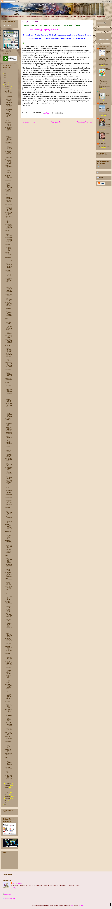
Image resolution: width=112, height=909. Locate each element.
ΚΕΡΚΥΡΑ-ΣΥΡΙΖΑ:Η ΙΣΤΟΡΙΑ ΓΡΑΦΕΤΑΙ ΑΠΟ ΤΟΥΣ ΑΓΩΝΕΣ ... (8, 247)
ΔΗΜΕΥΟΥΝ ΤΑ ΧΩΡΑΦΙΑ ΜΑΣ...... (8, 213)
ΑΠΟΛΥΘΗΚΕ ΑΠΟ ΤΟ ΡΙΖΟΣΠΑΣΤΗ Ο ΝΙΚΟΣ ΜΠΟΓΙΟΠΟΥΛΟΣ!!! (8, 207)
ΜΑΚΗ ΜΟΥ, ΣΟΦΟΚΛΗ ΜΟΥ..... (8, 733)
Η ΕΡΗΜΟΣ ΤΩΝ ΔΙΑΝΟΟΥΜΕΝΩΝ (8, 254)
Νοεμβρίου (7, 88)
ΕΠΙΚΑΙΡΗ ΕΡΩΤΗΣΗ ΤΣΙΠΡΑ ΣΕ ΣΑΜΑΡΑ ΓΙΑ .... (8, 192)
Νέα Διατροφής (102, 91)
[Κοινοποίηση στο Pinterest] (62, 113)
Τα (5, 48)
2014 (5, 82)
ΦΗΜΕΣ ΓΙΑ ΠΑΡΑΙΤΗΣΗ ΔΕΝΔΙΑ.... (8, 750)
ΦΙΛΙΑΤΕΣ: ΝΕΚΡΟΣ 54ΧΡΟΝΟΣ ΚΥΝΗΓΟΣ (8, 738)
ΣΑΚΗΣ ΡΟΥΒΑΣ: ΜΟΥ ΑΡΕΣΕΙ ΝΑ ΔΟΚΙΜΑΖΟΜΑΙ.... (8, 527)
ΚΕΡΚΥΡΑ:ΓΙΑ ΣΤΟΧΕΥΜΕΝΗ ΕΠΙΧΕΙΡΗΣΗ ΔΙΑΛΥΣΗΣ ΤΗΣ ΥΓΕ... (8, 365)
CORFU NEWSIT (17, 883)
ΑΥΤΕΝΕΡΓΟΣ (102, 48)
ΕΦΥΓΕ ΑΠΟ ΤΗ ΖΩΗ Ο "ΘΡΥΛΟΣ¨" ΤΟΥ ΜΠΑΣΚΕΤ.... (8, 574)
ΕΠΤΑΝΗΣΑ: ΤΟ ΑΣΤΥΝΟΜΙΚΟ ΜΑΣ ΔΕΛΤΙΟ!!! (8, 551)
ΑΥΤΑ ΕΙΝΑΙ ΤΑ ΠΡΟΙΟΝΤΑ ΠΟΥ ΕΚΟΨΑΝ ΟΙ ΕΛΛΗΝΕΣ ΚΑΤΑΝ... (8, 778)
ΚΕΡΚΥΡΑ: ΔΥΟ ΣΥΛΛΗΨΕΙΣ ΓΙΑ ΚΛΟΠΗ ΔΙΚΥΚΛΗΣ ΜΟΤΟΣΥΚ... (8, 341)
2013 (5, 84)
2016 (5, 79)
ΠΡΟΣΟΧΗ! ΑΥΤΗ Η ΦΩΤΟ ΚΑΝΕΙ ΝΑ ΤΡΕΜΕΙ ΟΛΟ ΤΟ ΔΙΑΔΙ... (8, 679)
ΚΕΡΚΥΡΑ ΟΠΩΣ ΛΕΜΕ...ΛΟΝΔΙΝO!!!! (8, 177)
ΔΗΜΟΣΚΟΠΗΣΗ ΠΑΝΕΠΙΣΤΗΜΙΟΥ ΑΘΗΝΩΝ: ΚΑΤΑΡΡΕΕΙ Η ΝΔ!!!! (8, 313)
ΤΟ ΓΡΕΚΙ (101, 132)
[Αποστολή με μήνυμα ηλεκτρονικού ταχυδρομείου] (55, 113)
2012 (5, 800)
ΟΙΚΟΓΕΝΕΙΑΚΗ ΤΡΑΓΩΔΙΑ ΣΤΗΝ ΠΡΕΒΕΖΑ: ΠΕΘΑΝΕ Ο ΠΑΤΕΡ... (8, 633)
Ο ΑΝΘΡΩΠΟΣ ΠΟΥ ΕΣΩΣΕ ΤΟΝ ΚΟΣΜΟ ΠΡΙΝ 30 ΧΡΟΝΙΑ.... (8, 567)
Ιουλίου (7, 787)
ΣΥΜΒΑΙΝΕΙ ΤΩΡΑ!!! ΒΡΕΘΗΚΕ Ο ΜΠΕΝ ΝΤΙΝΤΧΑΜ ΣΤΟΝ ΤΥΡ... (8, 154)
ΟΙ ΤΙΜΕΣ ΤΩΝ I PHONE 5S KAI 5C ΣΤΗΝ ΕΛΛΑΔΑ (8, 597)
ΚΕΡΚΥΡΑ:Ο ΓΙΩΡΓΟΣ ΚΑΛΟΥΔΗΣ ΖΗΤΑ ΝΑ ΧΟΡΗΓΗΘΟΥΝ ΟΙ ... (8, 641)
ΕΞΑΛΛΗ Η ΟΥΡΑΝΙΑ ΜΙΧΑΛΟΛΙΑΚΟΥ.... (8, 719)
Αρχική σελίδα (56, 122)
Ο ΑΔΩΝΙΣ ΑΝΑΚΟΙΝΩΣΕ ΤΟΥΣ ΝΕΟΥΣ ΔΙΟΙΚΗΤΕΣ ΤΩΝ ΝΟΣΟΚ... (8, 108)
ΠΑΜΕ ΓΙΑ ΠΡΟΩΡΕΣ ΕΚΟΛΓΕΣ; (8, 384)
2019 (5, 73)
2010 (5, 804)
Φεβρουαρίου (8, 796)
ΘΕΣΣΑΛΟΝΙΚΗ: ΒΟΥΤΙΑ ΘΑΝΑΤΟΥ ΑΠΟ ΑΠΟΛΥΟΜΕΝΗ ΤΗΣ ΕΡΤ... (8, 484)
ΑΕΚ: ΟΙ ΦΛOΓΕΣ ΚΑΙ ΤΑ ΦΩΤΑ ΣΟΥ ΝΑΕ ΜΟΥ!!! (8, 671)
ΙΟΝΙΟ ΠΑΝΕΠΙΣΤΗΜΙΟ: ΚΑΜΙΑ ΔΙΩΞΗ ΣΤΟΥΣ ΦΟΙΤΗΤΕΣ (8, 581)
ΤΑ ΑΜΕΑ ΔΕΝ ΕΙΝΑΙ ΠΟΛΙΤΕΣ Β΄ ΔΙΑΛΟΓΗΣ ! (8, 124)
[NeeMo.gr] (100, 177)
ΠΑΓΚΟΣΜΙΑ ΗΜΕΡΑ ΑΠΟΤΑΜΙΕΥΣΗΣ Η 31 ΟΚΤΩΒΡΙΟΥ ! (8, 138)
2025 (5, 69)
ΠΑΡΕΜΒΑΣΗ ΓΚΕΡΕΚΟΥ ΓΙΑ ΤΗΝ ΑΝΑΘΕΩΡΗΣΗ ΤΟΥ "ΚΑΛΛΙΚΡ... (8, 413)
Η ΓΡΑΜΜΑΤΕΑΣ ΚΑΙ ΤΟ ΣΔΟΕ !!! (8, 455)
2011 (5, 802)
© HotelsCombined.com (104, 40)
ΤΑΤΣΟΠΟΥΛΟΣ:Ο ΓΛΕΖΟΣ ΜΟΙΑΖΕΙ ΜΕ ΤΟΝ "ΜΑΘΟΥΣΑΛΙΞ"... (8, 94)
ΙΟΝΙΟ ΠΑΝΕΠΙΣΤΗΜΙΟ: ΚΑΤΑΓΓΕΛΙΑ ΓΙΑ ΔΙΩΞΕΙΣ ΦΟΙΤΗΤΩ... (8, 559)
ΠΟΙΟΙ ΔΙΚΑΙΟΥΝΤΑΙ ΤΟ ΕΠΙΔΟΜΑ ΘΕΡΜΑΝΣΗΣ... (8, 519)
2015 (5, 80)
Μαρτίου (7, 794)
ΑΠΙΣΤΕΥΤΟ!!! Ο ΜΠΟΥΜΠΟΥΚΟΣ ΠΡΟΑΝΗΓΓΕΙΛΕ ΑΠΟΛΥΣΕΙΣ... (8, 391)
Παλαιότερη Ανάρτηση (84, 122)
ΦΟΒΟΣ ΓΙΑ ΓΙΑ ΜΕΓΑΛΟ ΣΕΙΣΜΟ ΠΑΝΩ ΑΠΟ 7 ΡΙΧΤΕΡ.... (8, 399)
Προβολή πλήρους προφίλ (18, 887)
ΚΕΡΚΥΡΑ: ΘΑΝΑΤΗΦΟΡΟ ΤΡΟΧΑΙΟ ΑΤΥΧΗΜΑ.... (8, 273)
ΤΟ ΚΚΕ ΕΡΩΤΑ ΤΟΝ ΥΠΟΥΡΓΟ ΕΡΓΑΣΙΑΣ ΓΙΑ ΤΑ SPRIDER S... (8, 712)
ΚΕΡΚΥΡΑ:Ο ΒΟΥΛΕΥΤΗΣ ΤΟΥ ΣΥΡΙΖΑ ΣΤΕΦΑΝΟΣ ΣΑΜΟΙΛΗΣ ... (8, 373)
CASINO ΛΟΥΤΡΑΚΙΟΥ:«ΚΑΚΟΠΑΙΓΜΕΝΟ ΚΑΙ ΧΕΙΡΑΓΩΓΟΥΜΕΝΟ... (8, 475)
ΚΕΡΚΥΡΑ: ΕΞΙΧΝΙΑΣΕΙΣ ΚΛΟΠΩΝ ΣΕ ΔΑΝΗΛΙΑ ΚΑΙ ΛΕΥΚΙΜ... (8, 664)
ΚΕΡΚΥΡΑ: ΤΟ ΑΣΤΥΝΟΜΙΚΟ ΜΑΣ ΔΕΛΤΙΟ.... (8, 449)
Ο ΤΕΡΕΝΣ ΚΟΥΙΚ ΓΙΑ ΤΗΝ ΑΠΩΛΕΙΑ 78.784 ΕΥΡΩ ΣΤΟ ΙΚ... (8, 649)
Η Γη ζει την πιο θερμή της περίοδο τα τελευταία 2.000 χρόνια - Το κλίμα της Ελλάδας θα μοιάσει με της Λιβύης (104, 85)
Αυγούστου (7, 785)
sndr (72, 905)
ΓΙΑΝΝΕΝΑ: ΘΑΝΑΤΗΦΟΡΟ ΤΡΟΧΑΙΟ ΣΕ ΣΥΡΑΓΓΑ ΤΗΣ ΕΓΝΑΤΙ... (8, 357)
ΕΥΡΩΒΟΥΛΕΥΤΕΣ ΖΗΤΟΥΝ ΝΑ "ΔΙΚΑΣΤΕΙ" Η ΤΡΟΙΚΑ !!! (8, 240)
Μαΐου (6, 790)
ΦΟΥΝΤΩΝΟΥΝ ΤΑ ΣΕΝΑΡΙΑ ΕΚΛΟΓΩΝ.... (8, 754)
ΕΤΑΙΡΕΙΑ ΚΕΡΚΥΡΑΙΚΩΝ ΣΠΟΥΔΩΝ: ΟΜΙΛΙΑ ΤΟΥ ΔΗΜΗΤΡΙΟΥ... (8, 169)
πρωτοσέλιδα (8, 48)
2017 (5, 77)
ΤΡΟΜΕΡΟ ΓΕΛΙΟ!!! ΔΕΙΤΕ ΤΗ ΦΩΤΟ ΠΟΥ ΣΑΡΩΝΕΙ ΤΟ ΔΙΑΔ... (8, 704)
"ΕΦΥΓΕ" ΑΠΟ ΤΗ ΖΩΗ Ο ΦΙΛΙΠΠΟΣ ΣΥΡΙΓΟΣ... (8, 429)
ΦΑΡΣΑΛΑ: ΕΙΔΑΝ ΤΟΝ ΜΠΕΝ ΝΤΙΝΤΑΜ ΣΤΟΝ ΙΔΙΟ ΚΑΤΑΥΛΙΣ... (8, 348)
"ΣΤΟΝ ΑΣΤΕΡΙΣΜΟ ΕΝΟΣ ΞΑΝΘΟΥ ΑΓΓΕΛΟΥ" (8, 321)
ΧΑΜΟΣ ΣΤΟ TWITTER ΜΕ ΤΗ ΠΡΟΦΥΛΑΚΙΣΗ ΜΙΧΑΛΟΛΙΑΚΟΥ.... (8, 696)
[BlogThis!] (57, 113)
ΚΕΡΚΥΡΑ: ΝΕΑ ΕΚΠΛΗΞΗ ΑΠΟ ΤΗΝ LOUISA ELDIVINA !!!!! (8, 130)
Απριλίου (7, 792)
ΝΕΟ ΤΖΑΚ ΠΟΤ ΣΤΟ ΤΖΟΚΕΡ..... (8, 610)
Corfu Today (102, 118)
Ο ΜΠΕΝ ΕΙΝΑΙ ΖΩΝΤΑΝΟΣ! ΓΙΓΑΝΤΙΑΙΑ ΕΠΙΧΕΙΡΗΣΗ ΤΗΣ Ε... (8, 226)
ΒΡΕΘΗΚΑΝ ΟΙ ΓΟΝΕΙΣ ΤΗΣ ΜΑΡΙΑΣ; (8, 379)
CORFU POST (102, 143)
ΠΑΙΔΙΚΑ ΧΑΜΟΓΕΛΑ (104, 68)
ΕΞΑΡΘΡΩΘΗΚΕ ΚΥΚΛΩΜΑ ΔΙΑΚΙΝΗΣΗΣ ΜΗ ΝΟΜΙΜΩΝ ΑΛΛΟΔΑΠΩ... (8, 726)
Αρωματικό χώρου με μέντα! (108, 94)
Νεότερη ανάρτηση (28, 122)
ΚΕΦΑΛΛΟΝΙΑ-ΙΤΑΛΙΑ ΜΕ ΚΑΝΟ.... (8, 468)
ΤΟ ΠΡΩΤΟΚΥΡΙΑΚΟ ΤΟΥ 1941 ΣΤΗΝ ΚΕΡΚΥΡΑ (8, 161)
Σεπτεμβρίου (8, 783)
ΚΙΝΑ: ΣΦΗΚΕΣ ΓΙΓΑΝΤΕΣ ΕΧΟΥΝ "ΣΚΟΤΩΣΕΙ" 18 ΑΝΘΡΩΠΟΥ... (8, 761)
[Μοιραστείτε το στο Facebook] (60, 113)
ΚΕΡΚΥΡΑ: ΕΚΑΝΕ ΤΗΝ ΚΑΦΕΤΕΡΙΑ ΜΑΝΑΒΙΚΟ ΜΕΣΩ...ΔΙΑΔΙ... (8, 656)
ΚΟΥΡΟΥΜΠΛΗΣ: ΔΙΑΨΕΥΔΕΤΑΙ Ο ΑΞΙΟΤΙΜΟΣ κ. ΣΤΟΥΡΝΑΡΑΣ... (8, 501)
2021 (5, 71)
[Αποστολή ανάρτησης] (52, 113)
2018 (5, 75)
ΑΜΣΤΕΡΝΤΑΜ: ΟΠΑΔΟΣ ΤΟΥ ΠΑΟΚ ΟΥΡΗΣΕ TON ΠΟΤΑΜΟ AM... (8, 535)
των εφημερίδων (14, 48)
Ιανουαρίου (7, 798)
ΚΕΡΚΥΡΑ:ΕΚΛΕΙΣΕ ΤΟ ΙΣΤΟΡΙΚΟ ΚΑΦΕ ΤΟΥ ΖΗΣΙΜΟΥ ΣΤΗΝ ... (8, 744)
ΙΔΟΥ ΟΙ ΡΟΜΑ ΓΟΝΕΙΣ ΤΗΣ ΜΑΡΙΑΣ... (8, 336)
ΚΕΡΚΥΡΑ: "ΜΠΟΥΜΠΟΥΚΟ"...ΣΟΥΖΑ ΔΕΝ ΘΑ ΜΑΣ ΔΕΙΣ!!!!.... (8, 305)
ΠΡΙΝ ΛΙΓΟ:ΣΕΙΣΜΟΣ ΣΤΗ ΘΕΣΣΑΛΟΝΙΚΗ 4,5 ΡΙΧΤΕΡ (8, 443)
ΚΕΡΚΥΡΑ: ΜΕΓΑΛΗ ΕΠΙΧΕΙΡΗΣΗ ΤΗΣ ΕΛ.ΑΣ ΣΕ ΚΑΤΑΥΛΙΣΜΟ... (8, 289)
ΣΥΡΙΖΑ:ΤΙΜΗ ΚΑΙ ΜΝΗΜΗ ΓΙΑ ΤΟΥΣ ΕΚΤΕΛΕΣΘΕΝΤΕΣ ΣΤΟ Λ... (8, 265)
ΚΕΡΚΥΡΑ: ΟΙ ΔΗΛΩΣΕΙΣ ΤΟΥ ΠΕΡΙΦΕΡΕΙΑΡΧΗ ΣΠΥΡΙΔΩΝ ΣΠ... (8, 492)
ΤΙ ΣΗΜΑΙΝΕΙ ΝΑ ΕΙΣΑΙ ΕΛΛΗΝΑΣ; (8, 259)
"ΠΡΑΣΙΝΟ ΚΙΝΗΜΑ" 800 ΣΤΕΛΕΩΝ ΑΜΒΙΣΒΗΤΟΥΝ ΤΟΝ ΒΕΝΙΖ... (8, 422)
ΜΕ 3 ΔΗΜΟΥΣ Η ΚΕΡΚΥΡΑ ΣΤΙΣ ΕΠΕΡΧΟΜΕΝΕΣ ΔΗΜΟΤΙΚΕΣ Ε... (8, 462)
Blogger (80, 905)
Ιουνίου (7, 789)
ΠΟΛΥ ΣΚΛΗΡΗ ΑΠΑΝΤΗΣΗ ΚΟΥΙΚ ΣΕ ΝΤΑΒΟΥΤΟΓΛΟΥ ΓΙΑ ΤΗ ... (8, 617)
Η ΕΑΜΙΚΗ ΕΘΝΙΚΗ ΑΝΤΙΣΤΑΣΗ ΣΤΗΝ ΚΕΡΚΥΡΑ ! (8, 233)
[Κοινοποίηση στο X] (59, 113)
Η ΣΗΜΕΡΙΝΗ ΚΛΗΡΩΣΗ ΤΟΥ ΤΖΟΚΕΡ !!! (8, 101)
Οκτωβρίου (7, 90)
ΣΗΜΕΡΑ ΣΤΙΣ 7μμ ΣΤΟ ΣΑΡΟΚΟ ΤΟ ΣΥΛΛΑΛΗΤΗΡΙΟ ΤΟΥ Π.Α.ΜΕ (8, 604)
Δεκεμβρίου (8, 86)
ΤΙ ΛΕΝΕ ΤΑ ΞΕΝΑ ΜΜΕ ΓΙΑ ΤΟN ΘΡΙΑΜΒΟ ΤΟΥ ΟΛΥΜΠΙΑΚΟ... (8, 688)
